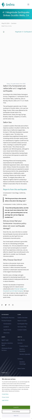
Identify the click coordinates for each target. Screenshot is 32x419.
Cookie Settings (16, 411)
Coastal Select (23, 346)
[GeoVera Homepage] (8, 4)
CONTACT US (4, 372)
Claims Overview (22, 317)
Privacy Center (5, 397)
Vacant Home (7, 330)
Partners (20, 359)
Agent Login (5, 340)
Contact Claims (22, 330)
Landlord (6, 326)
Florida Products (6, 320)
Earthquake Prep (22, 323)
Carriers (20, 343)
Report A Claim (22, 320)
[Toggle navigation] (28, 4)
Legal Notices (5, 400)
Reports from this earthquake (15, 189)
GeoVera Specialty (24, 354)
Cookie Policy (5, 394)
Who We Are (21, 340)
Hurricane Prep (22, 326)
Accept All (16, 407)
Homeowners (7, 323)
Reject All (16, 415)
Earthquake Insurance (8, 317)
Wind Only (6, 333)
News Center (21, 368)
